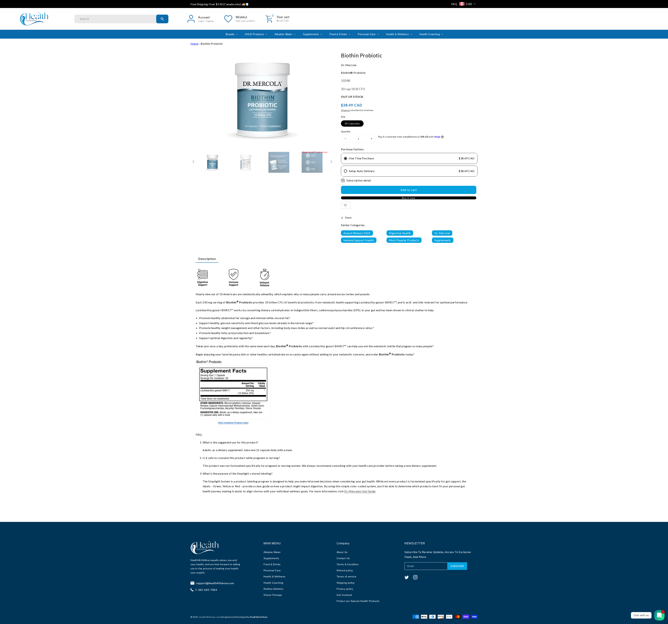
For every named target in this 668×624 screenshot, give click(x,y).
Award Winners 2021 (357, 233)
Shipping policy (346, 582)
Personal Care (272, 570)
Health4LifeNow (200, 560)
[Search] (162, 19)
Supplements (442, 240)
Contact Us (343, 558)
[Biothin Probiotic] (212, 162)
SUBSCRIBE (457, 566)
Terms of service (346, 576)
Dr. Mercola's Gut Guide (359, 491)
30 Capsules (352, 123)
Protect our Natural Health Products (358, 601)
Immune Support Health (358, 240)
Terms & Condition (348, 564)
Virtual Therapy (273, 595)
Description (207, 259)
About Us (342, 552)
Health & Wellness (274, 576)
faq (454, 4)
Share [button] (348, 217)
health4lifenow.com (209, 617)
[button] (231, 34)
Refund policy (345, 570)
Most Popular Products (404, 240)
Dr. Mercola (442, 233)
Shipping (345, 110)
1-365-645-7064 (206, 589)
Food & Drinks (272, 564)
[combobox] (121, 19)
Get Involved (344, 595)
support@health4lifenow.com (215, 583)
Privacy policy (345, 588)
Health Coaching (273, 582)
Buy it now (408, 197)
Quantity (346, 131)
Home (194, 43)
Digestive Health (400, 233)
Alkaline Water (272, 552)
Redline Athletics (273, 588)
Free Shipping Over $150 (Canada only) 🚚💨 (219, 4)
